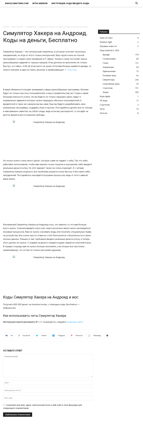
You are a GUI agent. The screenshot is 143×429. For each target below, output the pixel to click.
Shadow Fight (106, 42)
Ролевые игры (109, 75)
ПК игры (103, 100)
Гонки (105, 63)
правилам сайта (75, 322)
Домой (6, 27)
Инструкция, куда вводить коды (70, 3)
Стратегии (108, 88)
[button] (136, 3)
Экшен (106, 92)
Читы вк (103, 113)
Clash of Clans (106, 38)
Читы (102, 109)
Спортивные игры (111, 83)
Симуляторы (31, 27)
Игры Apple (105, 96)
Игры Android (40, 3)
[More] (107, 335)
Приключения (109, 71)
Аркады (106, 54)
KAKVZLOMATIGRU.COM (16, 3)
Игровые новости (108, 46)
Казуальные (108, 67)
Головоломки (109, 58)
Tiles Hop (72, 69)
